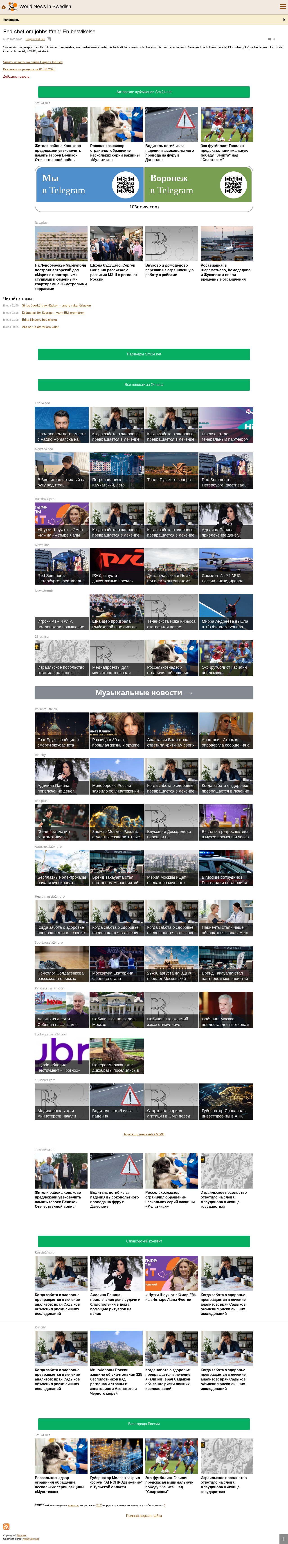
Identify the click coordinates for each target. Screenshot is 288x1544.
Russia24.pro (44, 558)
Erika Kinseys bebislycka (39, 379)
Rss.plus (41, 222)
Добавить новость (16, 76)
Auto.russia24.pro (48, 906)
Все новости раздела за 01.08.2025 (29, 69)
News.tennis (44, 650)
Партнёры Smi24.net (144, 414)
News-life (42, 604)
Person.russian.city (49, 1048)
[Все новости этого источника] (49, 39)
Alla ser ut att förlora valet (40, 386)
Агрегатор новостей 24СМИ (144, 1194)
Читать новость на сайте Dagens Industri (33, 62)
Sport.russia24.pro (49, 1002)
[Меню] (283, 6)
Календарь (11, 19)
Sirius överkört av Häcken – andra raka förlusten (56, 365)
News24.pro (44, 509)
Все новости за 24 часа (144, 444)
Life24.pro (42, 463)
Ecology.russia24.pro (50, 1094)
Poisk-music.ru (46, 769)
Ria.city (40, 814)
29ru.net (41, 696)
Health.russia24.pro (50, 956)
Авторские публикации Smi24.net (144, 92)
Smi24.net (42, 103)
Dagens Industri (35, 39)
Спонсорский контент (144, 1301)
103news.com (45, 1140)
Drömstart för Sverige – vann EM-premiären (53, 372)
